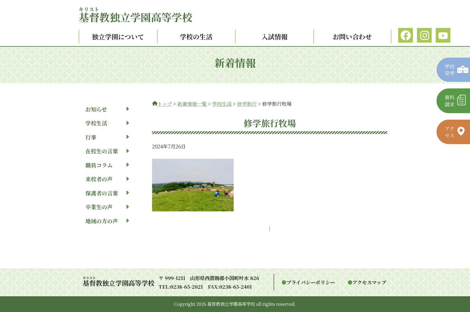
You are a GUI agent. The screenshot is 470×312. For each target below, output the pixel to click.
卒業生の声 (99, 207)
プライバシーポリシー (310, 282)
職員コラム (99, 165)
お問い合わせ (352, 36)
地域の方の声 (101, 221)
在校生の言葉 (101, 151)
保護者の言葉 (101, 193)
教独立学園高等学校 (135, 16)
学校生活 (96, 123)
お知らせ (96, 109)
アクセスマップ (369, 282)
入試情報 (274, 36)
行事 (90, 137)
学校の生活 (196, 36)
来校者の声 (99, 179)
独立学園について (118, 36)
